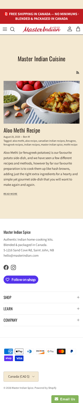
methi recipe (70, 144)
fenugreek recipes (13, 144)
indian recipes (32, 144)
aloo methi (18, 140)
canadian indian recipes (51, 140)
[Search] (14, 29)
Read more (10, 193)
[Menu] (5, 29)
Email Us (66, 399)
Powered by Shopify (45, 387)
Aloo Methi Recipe (22, 130)
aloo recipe (31, 140)
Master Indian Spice (22, 387)
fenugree (71, 140)
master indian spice (52, 144)
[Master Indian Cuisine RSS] (77, 72)
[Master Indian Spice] (42, 29)
